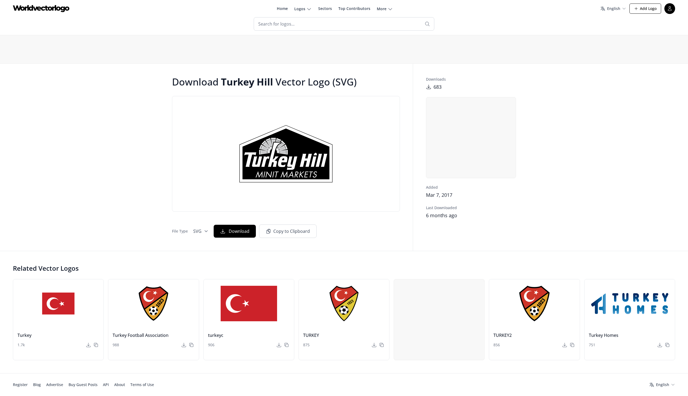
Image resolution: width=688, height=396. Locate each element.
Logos (299, 8)
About (119, 384)
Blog (37, 384)
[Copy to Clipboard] (96, 345)
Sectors (325, 8)
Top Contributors (354, 8)
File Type (180, 231)
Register (20, 384)
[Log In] (669, 8)
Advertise (54, 384)
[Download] (88, 345)
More (381, 8)
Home (282, 8)
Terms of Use (142, 384)
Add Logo (648, 8)
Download (239, 231)
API (106, 384)
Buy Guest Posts (83, 384)
